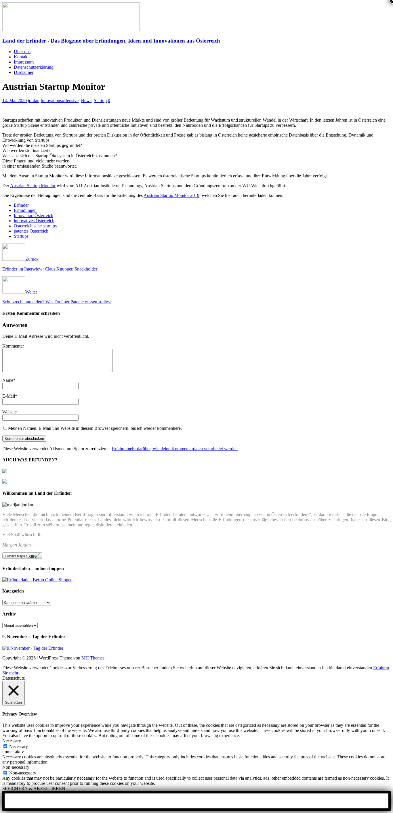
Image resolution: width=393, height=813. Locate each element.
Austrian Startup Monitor (33, 185)
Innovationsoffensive (60, 100)
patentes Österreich (31, 231)
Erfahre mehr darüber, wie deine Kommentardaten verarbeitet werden (175, 448)
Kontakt (21, 56)
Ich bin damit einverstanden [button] (347, 667)
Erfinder (21, 205)
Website (9, 411)
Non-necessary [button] (15, 767)
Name (7, 380)
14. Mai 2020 (14, 100)
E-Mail (8, 396)
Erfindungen (25, 210)
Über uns (22, 51)
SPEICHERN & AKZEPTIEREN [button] (33, 788)
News (86, 100)
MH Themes (92, 657)
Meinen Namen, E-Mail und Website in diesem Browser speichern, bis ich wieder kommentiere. (95, 428)
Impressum (24, 62)
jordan (33, 100)
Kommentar (13, 346)
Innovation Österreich (33, 215)
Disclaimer (23, 72)
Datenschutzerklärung (34, 67)
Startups (21, 236)
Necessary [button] (11, 740)
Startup (100, 100)
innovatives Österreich (34, 220)
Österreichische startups (35, 225)
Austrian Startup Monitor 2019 (171, 195)
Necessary (18, 746)
